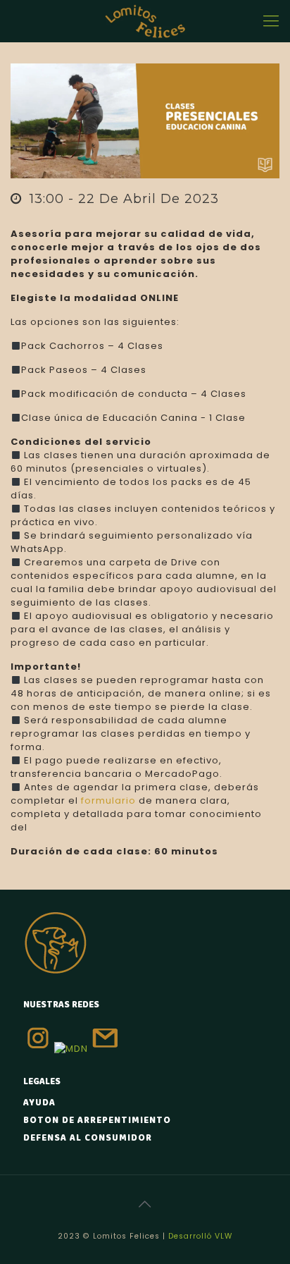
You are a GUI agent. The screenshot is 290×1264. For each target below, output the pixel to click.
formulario (108, 800)
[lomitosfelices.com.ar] (145, 21)
